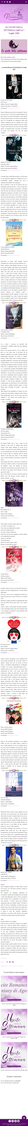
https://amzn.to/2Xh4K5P (13, 170)
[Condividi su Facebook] (7, 962)
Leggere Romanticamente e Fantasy (13, 1123)
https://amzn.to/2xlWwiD (13, 652)
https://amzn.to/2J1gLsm (13, 582)
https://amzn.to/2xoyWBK (13, 108)
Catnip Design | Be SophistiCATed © (14, 1124)
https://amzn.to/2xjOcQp (13, 880)
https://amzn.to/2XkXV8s (13, 338)
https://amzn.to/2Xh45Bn (13, 255)
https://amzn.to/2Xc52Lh (13, 439)
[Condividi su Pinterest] (13, 962)
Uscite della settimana (15, 966)
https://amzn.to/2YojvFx (13, 735)
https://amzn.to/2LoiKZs (13, 518)
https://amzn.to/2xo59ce (13, 806)
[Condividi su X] (10, 962)
